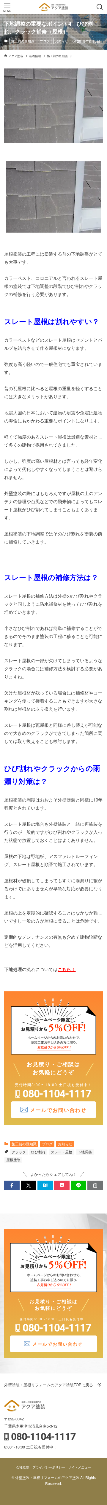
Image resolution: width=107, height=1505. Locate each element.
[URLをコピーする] (95, 1185)
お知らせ (61, 41)
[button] (12, 1185)
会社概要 (22, 1467)
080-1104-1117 (57, 1094)
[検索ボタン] (100, 7)
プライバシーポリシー (48, 1467)
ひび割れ (38, 1151)
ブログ (45, 41)
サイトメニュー (79, 1467)
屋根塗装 (13, 1159)
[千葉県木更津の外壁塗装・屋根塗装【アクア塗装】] (53, 7)
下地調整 (85, 1151)
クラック (19, 1151)
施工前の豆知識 (22, 41)
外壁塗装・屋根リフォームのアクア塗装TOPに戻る (50, 1385)
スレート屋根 (61, 1151)
